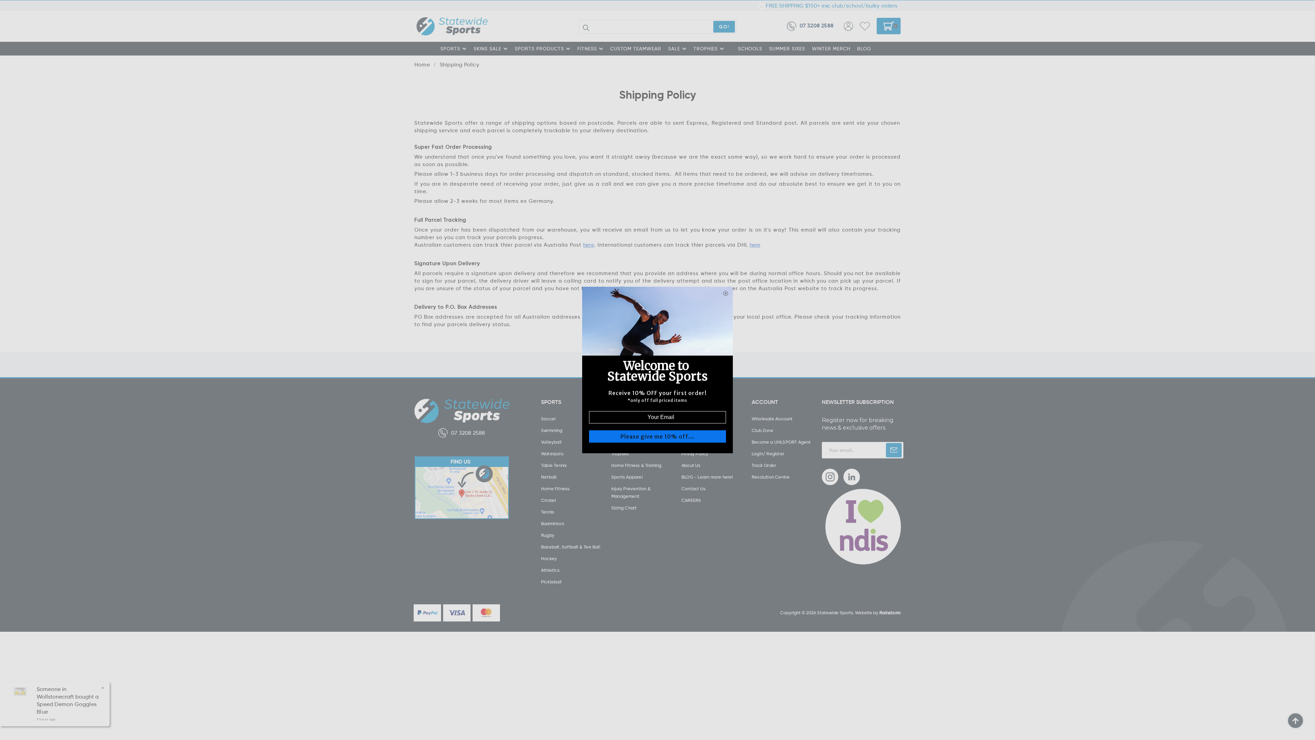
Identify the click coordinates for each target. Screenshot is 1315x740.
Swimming (552, 430)
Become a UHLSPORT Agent (781, 442)
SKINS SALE (487, 48)
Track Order (764, 465)
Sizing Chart (624, 507)
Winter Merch (831, 48)
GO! (724, 26)
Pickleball (551, 581)
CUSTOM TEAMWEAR (635, 48)
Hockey (549, 558)
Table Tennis (554, 465)
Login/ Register (768, 453)
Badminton (552, 523)
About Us (691, 465)
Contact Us (693, 488)
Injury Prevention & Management (631, 492)
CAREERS (691, 500)
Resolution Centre (771, 477)
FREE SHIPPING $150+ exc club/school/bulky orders (830, 5)
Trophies (620, 453)
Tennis (547, 512)
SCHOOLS (750, 48)
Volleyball (551, 442)
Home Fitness (555, 488)
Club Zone (762, 430)
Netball (548, 477)
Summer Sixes (787, 48)
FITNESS (587, 48)
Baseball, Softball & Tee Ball (570, 547)
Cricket (548, 500)
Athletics (550, 570)
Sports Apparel (627, 477)
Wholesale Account (772, 418)
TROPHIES (705, 48)
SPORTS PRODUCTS (539, 48)
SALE (674, 48)
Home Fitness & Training (636, 465)
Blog (864, 48)
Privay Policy (695, 453)
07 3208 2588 (817, 26)
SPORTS (450, 48)
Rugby (547, 535)
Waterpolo (552, 453)
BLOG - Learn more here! (707, 477)
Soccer (548, 418)
